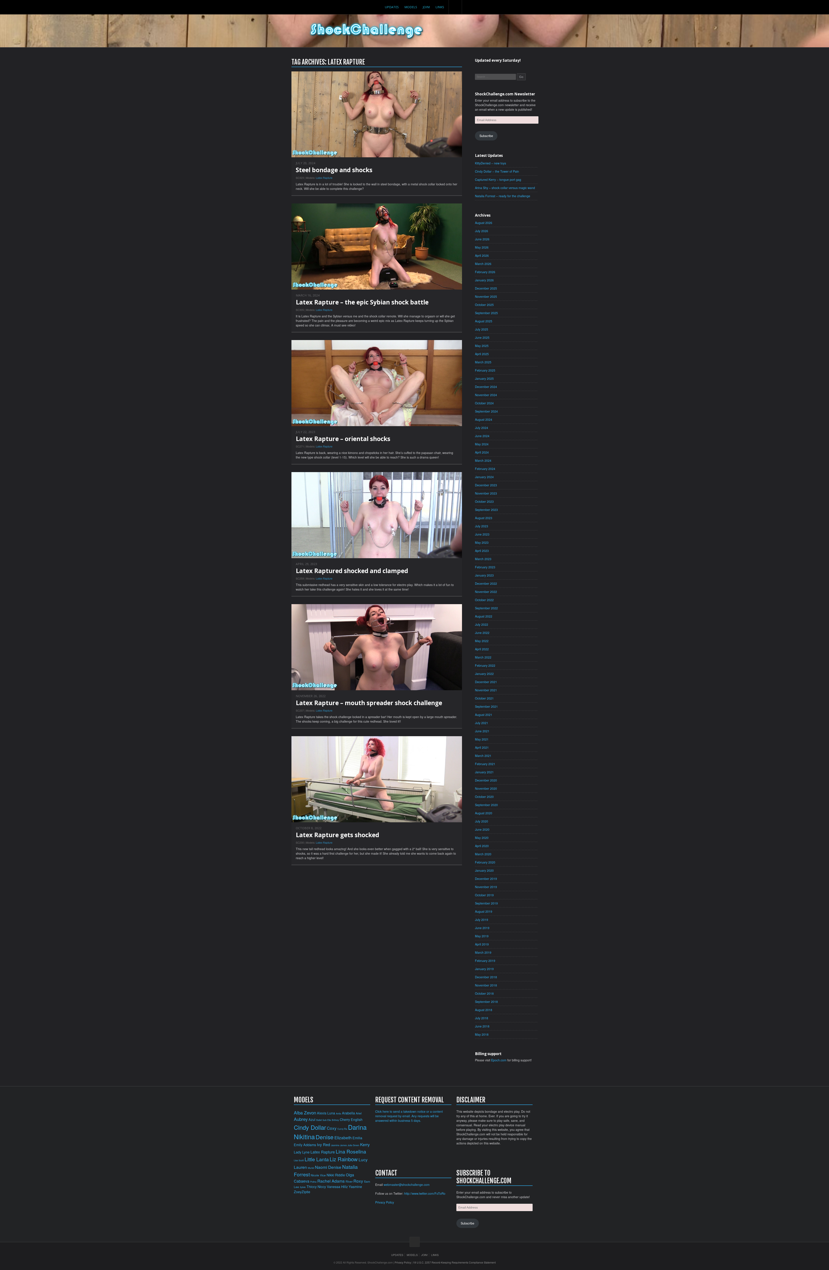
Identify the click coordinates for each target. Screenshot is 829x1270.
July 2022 (481, 624)
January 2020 (484, 870)
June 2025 (482, 337)
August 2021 (483, 714)
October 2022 (484, 600)
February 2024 (485, 468)
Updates (392, 7)
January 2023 (484, 575)
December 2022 (486, 583)
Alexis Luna (326, 1113)
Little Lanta (317, 1159)
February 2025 (485, 370)
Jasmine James (339, 1145)
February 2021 (485, 764)
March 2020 (483, 854)
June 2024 (482, 436)
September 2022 (486, 608)
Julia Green (353, 1145)
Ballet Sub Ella (323, 1120)
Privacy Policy (384, 1202)
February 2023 (485, 567)
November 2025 (486, 296)
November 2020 (486, 788)
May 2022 (482, 641)
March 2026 (483, 264)
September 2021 (486, 706)
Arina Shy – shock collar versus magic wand (505, 188)
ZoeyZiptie (302, 1191)
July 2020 (481, 821)
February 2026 (485, 272)
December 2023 (486, 485)
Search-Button (455, 7)
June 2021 (482, 731)
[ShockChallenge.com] (367, 30)
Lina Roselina (351, 1151)
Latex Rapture (324, 178)
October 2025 (484, 305)
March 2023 (483, 559)
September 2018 (486, 1001)
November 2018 (486, 985)
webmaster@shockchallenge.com (407, 1184)
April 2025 (482, 354)
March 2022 (483, 657)
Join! (426, 7)
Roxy (358, 1181)
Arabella (348, 1113)
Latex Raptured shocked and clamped (352, 571)
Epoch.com (498, 1060)
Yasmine (355, 1186)
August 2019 (483, 911)
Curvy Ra (342, 1128)
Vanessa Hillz (337, 1186)
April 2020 (482, 846)
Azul (312, 1119)
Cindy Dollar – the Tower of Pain (497, 171)
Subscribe (486, 136)
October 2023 (484, 501)
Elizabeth (343, 1137)
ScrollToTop (415, 1242)
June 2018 (482, 1026)
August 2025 (483, 321)
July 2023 (481, 526)
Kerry (365, 1144)
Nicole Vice (318, 1175)
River (349, 1181)
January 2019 (484, 969)
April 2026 (482, 255)
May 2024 (482, 444)
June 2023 (482, 534)
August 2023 (483, 518)
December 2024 (486, 386)
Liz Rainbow (344, 1159)
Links (439, 7)
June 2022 (482, 632)
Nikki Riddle (336, 1174)
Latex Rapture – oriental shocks (343, 439)
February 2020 (485, 862)
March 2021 (483, 755)
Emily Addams (305, 1144)
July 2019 (481, 919)
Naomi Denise (328, 1167)
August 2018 (483, 1010)
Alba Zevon (305, 1112)
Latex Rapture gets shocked (337, 835)
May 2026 (482, 247)
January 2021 (484, 772)
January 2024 (484, 477)
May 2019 (482, 936)
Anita (338, 1113)
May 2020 (482, 837)
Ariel (359, 1113)
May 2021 (482, 739)
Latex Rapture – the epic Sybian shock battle (362, 302)
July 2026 (481, 231)
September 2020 (486, 805)
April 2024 (482, 452)
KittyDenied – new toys (490, 163)
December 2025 (486, 288)
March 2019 (483, 952)
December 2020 (486, 780)
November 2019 (486, 887)
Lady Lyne (302, 1152)
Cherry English (351, 1119)
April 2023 (482, 550)
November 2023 (486, 493)
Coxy (332, 1128)
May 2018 (482, 1034)
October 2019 (484, 895)
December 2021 (486, 682)
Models (410, 7)
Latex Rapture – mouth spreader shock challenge (369, 703)
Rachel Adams (331, 1181)
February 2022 (485, 665)
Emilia (357, 1137)
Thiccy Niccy (316, 1186)
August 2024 (483, 419)
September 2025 (486, 313)
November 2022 (486, 591)
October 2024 (484, 403)
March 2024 (483, 460)
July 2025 (481, 329)
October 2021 (484, 698)
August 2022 (483, 616)
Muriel (311, 1167)
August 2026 (483, 223)
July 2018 (481, 1018)
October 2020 (484, 796)
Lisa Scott (299, 1160)
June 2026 (482, 239)
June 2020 (482, 829)
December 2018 (486, 977)
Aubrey (301, 1119)
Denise (325, 1137)
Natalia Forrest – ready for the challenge (502, 196)
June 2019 (482, 928)
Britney (335, 1120)
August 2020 (483, 813)
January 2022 (484, 673)
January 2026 (484, 280)
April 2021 (482, 747)
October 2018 (484, 993)
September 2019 (486, 903)
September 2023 (486, 509)
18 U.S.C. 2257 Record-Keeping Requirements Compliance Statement (454, 1262)
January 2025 (484, 378)
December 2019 (486, 878)
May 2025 (482, 345)
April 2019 (482, 944)
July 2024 (481, 427)
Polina (313, 1181)
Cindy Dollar (310, 1127)
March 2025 (483, 362)
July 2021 (481, 723)
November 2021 (486, 690)
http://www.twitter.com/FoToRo (424, 1193)
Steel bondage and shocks (334, 170)
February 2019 (485, 960)
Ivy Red (323, 1144)
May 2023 (482, 542)
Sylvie (303, 1187)
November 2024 (486, 395)
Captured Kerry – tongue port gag (498, 179)
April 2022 (482, 649)
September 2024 (486, 411)
